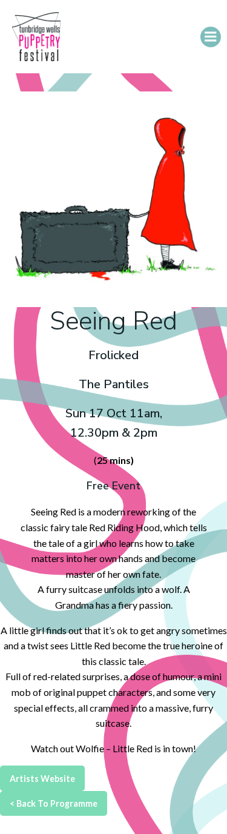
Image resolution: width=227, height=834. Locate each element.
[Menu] (210, 37)
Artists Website (42, 778)
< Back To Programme (53, 803)
